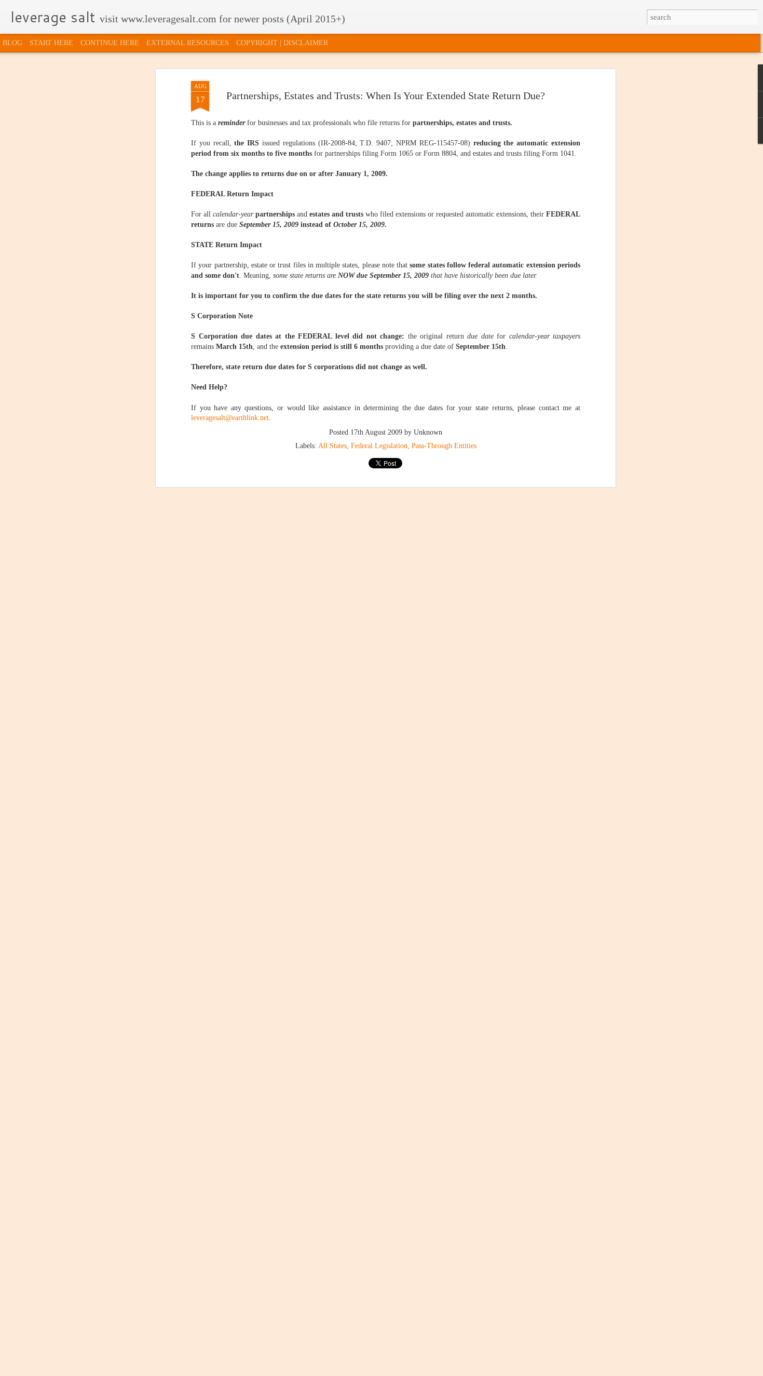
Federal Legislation (379, 446)
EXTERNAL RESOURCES (187, 43)
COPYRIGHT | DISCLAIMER (282, 43)
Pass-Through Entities (444, 446)
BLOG (12, 43)
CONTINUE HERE (109, 43)
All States (332, 446)
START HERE (51, 43)
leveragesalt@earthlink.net (230, 418)
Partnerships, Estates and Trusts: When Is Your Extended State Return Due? (385, 95)
